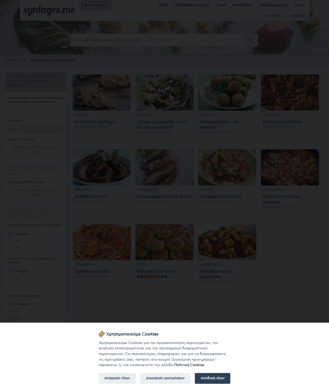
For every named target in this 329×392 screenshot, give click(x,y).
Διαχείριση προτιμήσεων (165, 378)
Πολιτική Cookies (189, 365)
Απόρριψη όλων (117, 378)
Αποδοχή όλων (213, 378)
